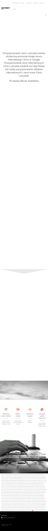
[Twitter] (46, 525)
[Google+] (39, 525)
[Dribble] (34, 525)
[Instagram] (41, 525)
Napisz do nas (24, 462)
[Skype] (43, 525)
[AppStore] (31, 525)
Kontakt (14, 9)
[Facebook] (36, 525)
